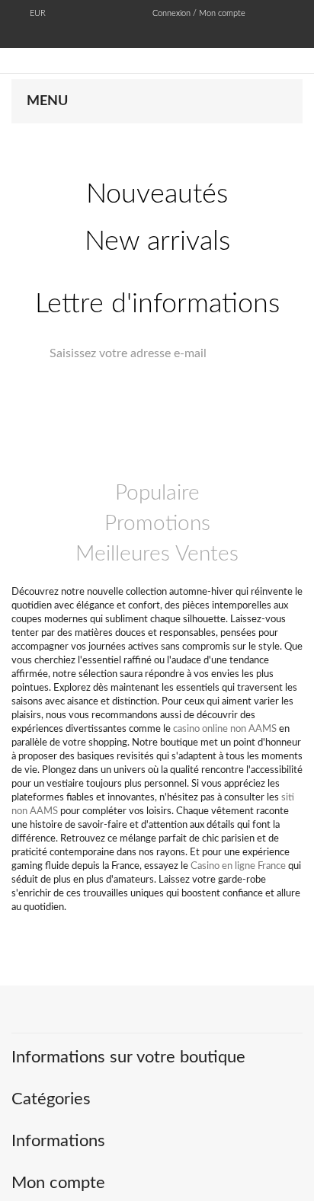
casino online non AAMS (225, 729)
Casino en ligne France (238, 866)
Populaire (157, 492)
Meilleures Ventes (157, 553)
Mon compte (58, 1182)
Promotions (157, 523)
